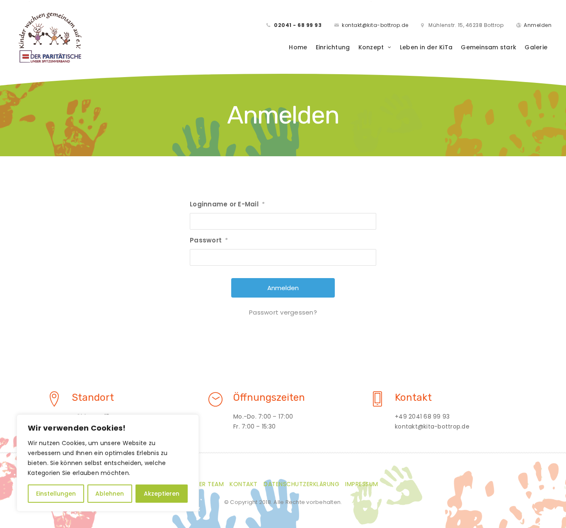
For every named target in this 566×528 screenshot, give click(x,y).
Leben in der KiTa (426, 47)
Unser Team (206, 484)
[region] (108, 462)
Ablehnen (109, 493)
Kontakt (244, 484)
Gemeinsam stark (488, 47)
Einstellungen (56, 493)
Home (298, 47)
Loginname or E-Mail (227, 204)
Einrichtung (333, 47)
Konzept (371, 47)
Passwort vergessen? (283, 312)
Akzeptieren (161, 493)
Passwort (209, 240)
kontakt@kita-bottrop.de (375, 25)
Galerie (536, 47)
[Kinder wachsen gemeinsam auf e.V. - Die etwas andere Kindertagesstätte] (50, 36)
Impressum (361, 484)
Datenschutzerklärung (301, 484)
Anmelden (537, 25)
